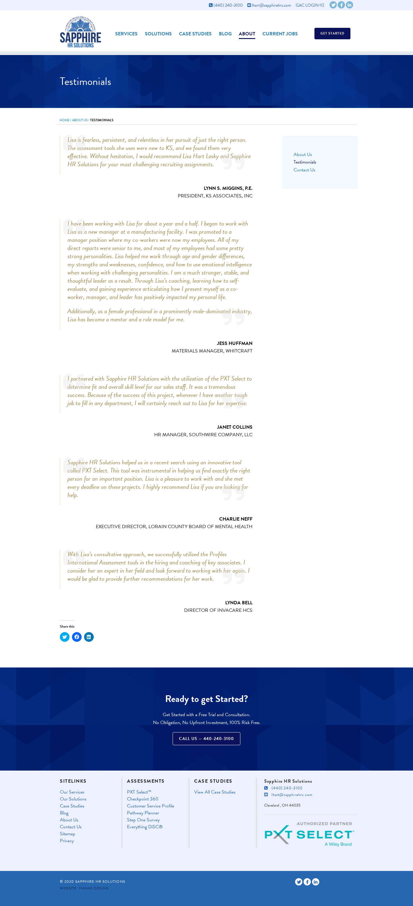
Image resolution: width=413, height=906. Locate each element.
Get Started (332, 33)
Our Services (72, 792)
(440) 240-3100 (228, 5)
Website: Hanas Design (84, 888)
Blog (225, 33)
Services (126, 33)
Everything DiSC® (145, 827)
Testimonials (305, 162)
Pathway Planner (143, 813)
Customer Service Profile (150, 806)
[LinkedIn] (349, 4)
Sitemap (67, 833)
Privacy (67, 840)
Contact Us (304, 170)
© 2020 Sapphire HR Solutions (92, 881)
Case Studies (195, 33)
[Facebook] (341, 4)
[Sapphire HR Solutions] (80, 30)
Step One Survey (143, 820)
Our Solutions (73, 799)
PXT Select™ (139, 792)
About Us (80, 120)
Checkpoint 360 (142, 799)
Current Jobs (280, 33)
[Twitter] (333, 4)
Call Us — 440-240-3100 (206, 739)
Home (65, 120)
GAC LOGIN (308, 5)
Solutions (158, 33)
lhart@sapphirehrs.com (271, 5)
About (247, 33)
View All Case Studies (215, 792)
